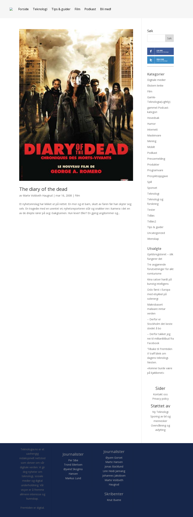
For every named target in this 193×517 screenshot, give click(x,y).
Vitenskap (153, 239)
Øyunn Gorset (114, 457)
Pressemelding (156, 158)
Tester (151, 209)
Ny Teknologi (160, 412)
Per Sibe (73, 460)
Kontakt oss (160, 394)
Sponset (152, 188)
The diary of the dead (43, 189)
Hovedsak (153, 118)
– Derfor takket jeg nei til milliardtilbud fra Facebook (160, 338)
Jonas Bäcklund (114, 466)
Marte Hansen (114, 462)
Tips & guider (60, 9)
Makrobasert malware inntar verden (156, 309)
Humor (151, 123)
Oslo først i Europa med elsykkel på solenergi (158, 294)
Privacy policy (160, 398)
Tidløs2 (151, 221)
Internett (152, 129)
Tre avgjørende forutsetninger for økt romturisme (160, 269)
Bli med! (105, 9)
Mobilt (151, 147)
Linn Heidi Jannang (114, 471)
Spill (149, 182)
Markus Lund (73, 478)
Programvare (155, 170)
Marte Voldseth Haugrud (38, 195)
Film (77, 9)
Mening (151, 141)
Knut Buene (114, 500)
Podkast (90, 9)
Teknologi (40, 9)
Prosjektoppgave (157, 176)
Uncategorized (156, 233)
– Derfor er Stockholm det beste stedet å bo (159, 323)
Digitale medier (156, 80)
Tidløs (151, 215)
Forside (23, 9)
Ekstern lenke (155, 85)
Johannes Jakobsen (114, 475)
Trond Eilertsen (73, 464)
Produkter (153, 164)
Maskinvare (154, 135)
